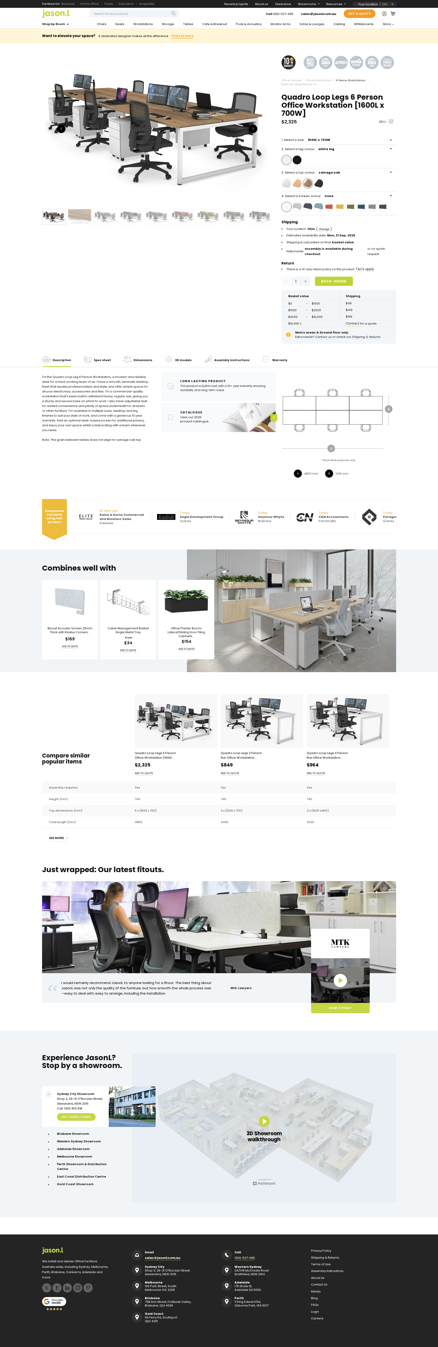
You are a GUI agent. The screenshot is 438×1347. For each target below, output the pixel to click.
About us (261, 4)
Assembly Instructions (327, 1271)
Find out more (182, 36)
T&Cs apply (365, 269)
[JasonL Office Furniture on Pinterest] (88, 1287)
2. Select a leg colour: (308, 149)
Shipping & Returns (325, 1258)
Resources (334, 4)
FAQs (315, 1305)
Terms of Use (321, 1264)
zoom (157, 128)
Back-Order (334, 281)
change (324, 229)
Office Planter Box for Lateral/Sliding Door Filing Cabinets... (186, 632)
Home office (89, 4)
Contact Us (319, 1284)
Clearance (283, 4)
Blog (314, 1298)
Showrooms (307, 4)
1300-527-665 (283, 14)
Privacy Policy (321, 1251)
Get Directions (76, 1117)
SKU (382, 121)
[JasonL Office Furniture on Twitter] (46, 1287)
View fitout (340, 1008)
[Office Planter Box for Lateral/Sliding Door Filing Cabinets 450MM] (186, 601)
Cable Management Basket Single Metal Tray (128, 630)
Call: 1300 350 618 (69, 1108)
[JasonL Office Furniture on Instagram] (77, 1287)
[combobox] (134, 13)
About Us (317, 1278)
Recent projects (236, 4)
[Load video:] (340, 980)
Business (68, 4)
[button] (393, 13)
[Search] (174, 13)
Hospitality (147, 4)
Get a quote (359, 14)
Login (315, 1312)
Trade (108, 4)
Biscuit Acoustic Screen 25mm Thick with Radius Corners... (70, 630)
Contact (352, 323)
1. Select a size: (305, 140)
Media (316, 1291)
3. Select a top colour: (310, 172)
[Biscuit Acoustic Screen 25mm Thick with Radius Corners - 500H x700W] (70, 601)
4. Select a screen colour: (307, 196)
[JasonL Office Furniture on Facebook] (57, 1287)
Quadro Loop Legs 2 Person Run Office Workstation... (241, 755)
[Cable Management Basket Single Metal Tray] (128, 601)
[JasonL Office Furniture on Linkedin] (67, 1287)
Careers (317, 1318)
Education (126, 4)
